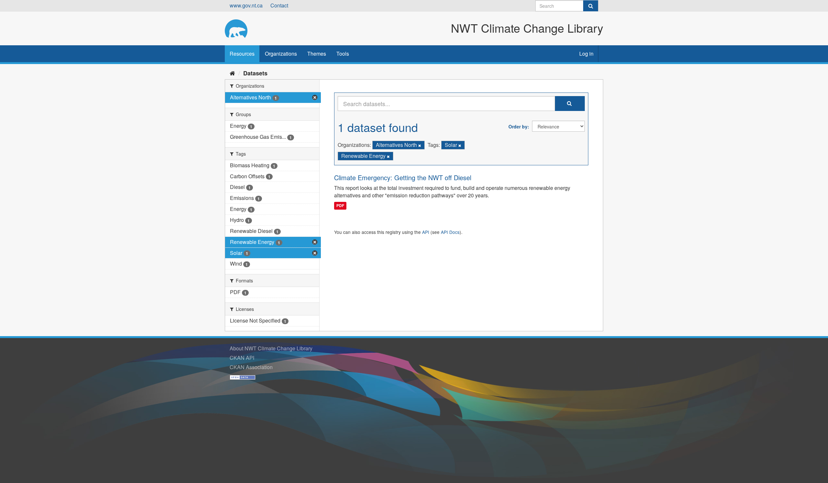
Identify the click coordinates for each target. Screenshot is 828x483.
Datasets (255, 73)
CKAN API (242, 357)
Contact (279, 5)
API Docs (450, 232)
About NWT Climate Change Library (271, 348)
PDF (340, 205)
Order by (518, 126)
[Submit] (590, 5)
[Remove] (419, 145)
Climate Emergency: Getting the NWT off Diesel (402, 177)
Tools (342, 53)
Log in (586, 53)
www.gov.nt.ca (246, 5)
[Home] (232, 73)
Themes (316, 53)
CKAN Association (251, 367)
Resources (242, 53)
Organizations (281, 53)
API (425, 232)
